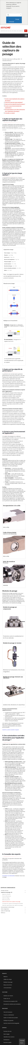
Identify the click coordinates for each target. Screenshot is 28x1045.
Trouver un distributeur (9, 1015)
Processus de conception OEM (10, 1001)
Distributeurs (6, 1039)
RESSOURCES (5, 1008)
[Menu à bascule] (26, 36)
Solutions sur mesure (8, 995)
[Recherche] (25, 31)
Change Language (14, 20)
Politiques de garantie (8, 1020)
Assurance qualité (7, 1042)
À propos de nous (7, 1031)
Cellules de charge (8, 979)
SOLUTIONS (4, 992)
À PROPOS (4, 1027)
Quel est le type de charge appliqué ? (14, 102)
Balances (5, 976)
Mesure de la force (8, 985)
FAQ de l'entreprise (8, 1012)
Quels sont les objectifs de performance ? (15, 104)
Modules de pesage (8, 982)
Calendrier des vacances (9, 1036)
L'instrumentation (7, 987)
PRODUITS (4, 973)
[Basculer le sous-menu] (25, 890)
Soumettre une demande (8, 875)
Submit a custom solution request (10, 729)
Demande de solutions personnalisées (12, 1004)
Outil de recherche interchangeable (11, 1023)
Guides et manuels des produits (11, 1017)
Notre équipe (7, 1034)
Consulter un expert (10, 113)
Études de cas (7, 998)
